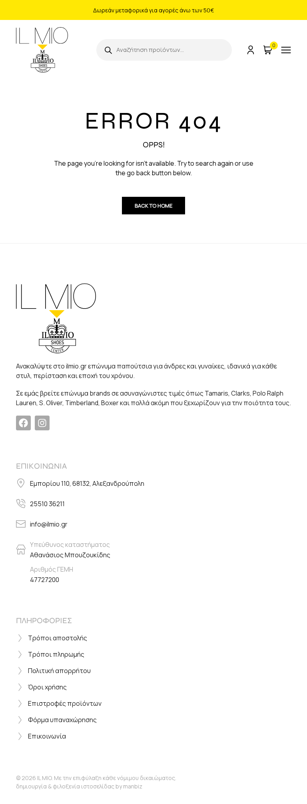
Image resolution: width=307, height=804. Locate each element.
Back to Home (153, 205)
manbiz (132, 786)
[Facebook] (23, 423)
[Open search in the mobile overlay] (164, 50)
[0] (267, 50)
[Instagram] (42, 423)
